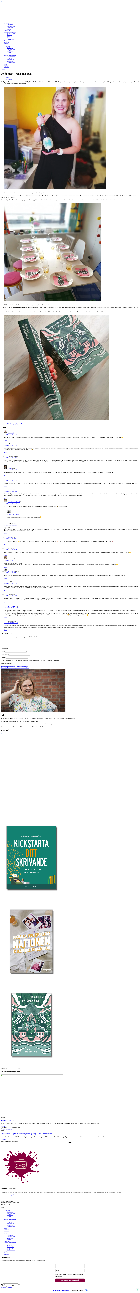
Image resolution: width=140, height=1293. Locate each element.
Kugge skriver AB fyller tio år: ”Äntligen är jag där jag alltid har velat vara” (26, 1134)
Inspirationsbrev (11, 39)
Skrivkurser (10, 38)
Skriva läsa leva (12, 606)
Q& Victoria (11, 433)
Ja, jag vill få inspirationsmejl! (70, 1280)
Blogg (5, 40)
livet (5, 423)
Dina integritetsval (77, 1290)
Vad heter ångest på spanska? (14, 423)
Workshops (10, 27)
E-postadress (4, 654)
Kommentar (4, 648)
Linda (9, 468)
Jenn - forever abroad (14, 502)
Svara (5, 440)
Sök (2, 1068)
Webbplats (3, 657)
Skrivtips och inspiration (10, 32)
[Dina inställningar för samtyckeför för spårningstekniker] (137, 1290)
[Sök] (19, 1068)
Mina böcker (7, 30)
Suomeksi (6, 42)
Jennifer (10, 489)
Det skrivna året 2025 (8, 1120)
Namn (3, 651)
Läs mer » (3, 1126)
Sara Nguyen (11, 571)
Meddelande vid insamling (60, 1290)
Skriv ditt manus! (11, 33)
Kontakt (9, 29)
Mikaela (10, 537)
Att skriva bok (10, 36)
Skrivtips (9, 35)
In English (6, 43)
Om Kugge (7, 23)
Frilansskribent (11, 26)
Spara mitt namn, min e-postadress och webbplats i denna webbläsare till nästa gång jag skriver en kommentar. (31, 660)
